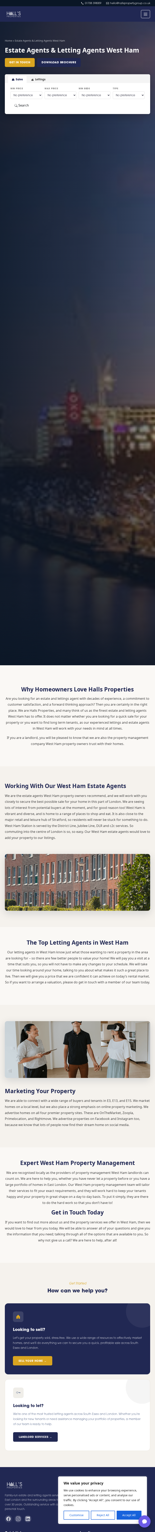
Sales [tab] (19, 79)
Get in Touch (19, 62)
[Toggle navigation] (145, 14)
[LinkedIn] (27, 1518)
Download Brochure (59, 62)
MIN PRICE (16, 88)
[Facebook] (8, 1518)
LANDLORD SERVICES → (35, 1436)
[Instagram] (18, 1518)
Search (23, 105)
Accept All (129, 1515)
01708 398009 (93, 3)
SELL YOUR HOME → (33, 1360)
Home (8, 40)
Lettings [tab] (40, 79)
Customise (76, 1515)
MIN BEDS (84, 88)
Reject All (103, 1515)
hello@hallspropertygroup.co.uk (130, 3)
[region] (102, 1500)
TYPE (115, 88)
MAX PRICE (51, 88)
